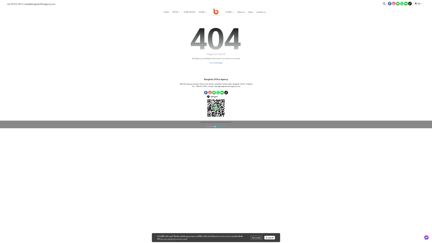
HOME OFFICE (189, 12)
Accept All (269, 238)
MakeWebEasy (221, 126)
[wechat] (406, 3)
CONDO (229, 12)
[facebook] (390, 3)
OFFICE (175, 12)
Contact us (261, 12)
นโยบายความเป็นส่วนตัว (168, 239)
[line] (398, 3)
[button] (384, 4)
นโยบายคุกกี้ (183, 239)
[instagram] (394, 3)
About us (241, 12)
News (250, 12)
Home (166, 12)
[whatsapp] (402, 3)
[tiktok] (410, 3)
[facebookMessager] (426, 237)
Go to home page (216, 63)
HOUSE (202, 12)
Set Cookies (256, 238)
